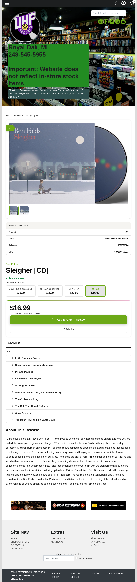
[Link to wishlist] (115, 4)
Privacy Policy (55, 575)
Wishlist (70, 329)
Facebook (98, 538)
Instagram (99, 542)
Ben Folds (18, 115)
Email (96, 545)
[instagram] (117, 22)
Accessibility (116, 574)
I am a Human (85, 558)
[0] (132, 4)
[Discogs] (100, 22)
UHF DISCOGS (58, 538)
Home (8, 115)
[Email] (123, 22)
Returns (96, 574)
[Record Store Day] (106, 22)
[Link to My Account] (123, 4)
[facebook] (112, 22)
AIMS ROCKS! (17, 548)
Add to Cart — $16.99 (71, 319)
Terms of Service (76, 575)
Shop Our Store (20, 542)
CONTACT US (17, 545)
